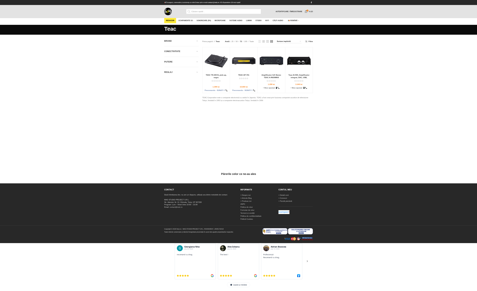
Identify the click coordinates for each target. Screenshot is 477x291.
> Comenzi (282, 198)
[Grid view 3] (267, 41)
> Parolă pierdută (285, 201)
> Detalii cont (283, 195)
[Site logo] (168, 11)
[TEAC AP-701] (244, 61)
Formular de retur (247, 210)
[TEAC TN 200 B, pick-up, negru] (216, 61)
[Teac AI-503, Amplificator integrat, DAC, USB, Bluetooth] (299, 61)
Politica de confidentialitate (250, 216)
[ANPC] (275, 231)
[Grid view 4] (271, 41)
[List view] (259, 41)
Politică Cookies (246, 219)
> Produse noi (245, 201)
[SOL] (300, 231)
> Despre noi (245, 195)
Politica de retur (246, 207)
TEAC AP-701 (243, 75)
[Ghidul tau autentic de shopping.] (283, 212)
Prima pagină (207, 41)
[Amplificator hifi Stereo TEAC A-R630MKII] (271, 61)
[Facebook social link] (311, 2)
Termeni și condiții (247, 213)
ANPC (242, 204)
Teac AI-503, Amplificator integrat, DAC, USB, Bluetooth (298, 77)
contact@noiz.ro (213, 2)
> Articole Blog (246, 198)
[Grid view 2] (263, 41)
